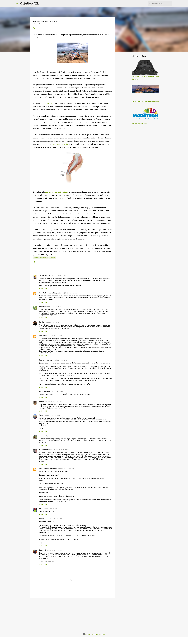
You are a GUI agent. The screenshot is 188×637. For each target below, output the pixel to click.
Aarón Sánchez (44, 391)
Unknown (42, 336)
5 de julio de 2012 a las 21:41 (66, 468)
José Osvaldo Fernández (48, 468)
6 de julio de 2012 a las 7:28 (49, 508)
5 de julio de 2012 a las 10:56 (53, 401)
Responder (43, 289)
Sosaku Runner (44, 276)
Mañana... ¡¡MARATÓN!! (139, 123)
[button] (34, 28)
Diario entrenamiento (41, 257)
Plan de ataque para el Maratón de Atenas (145, 101)
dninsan (42, 306)
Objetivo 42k (29, 3)
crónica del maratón (60, 144)
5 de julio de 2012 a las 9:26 (54, 335)
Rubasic (42, 401)
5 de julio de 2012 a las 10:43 (59, 391)
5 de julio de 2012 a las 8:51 (52, 322)
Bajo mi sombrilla (45, 360)
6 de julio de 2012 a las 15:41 (54, 519)
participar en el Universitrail (56, 192)
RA (40, 508)
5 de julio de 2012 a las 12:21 (52, 415)
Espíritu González (45, 449)
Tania (41, 415)
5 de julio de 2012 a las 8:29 (69, 293)
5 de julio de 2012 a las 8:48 (53, 306)
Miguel (41, 436)
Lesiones (52, 257)
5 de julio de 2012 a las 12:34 (53, 436)
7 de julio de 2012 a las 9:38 (54, 550)
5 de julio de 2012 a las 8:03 (58, 275)
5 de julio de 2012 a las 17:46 (61, 449)
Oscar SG (42, 550)
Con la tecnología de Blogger (95, 634)
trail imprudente (47, 103)
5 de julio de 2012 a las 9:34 (60, 360)
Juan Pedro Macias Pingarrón (50, 293)
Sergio (41, 322)
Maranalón (53, 38)
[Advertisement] (72, 614)
